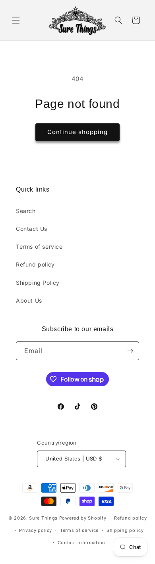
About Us (29, 300)
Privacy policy (35, 530)
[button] (16, 20)
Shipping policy (125, 530)
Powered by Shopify (83, 518)
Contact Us (31, 228)
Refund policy (35, 264)
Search (26, 210)
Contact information (81, 542)
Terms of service (39, 246)
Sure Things (43, 518)
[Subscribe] (130, 350)
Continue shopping (77, 132)
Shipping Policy (38, 282)
